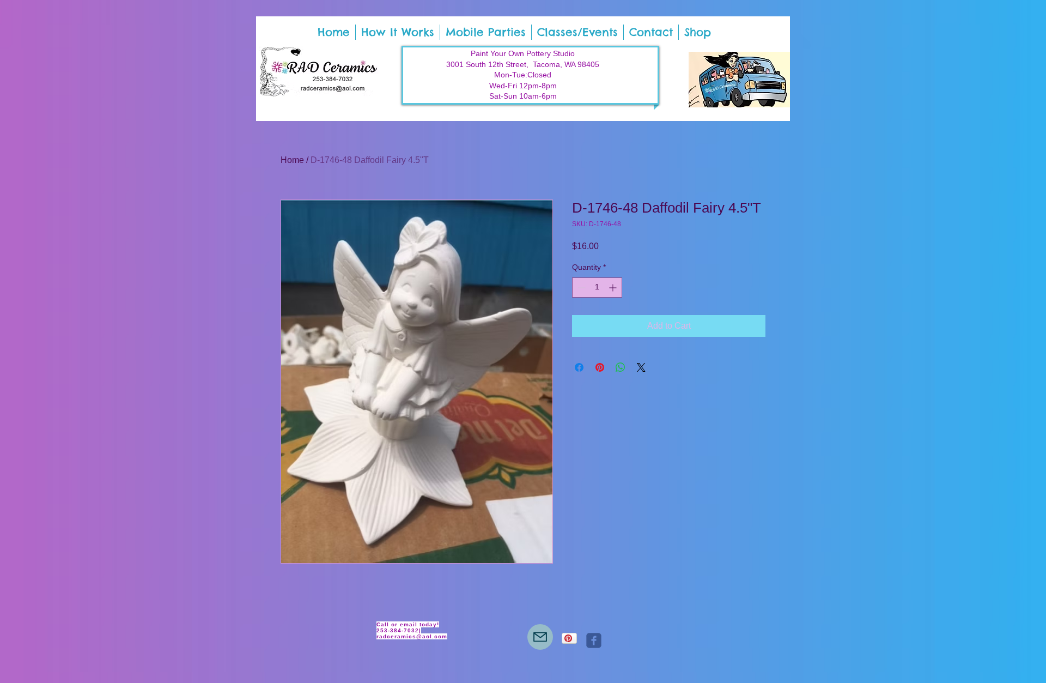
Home (292, 160)
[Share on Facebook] (579, 367)
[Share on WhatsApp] (620, 367)
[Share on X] (641, 367)
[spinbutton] (597, 287)
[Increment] (614, 287)
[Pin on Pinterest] (599, 367)
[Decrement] (580, 287)
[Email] (540, 637)
